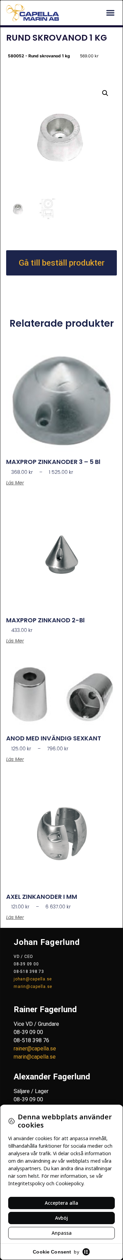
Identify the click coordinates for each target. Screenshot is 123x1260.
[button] (110, 12)
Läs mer (15, 482)
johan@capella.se (33, 979)
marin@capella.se (33, 986)
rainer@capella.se (35, 1048)
